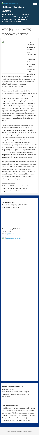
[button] (36, 3)
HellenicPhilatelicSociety (13, 238)
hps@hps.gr (10, 234)
